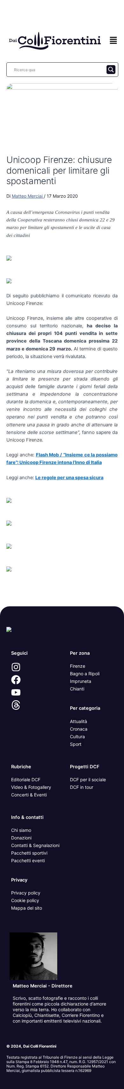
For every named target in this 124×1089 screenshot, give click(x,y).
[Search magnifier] (111, 69)
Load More (62, 591)
